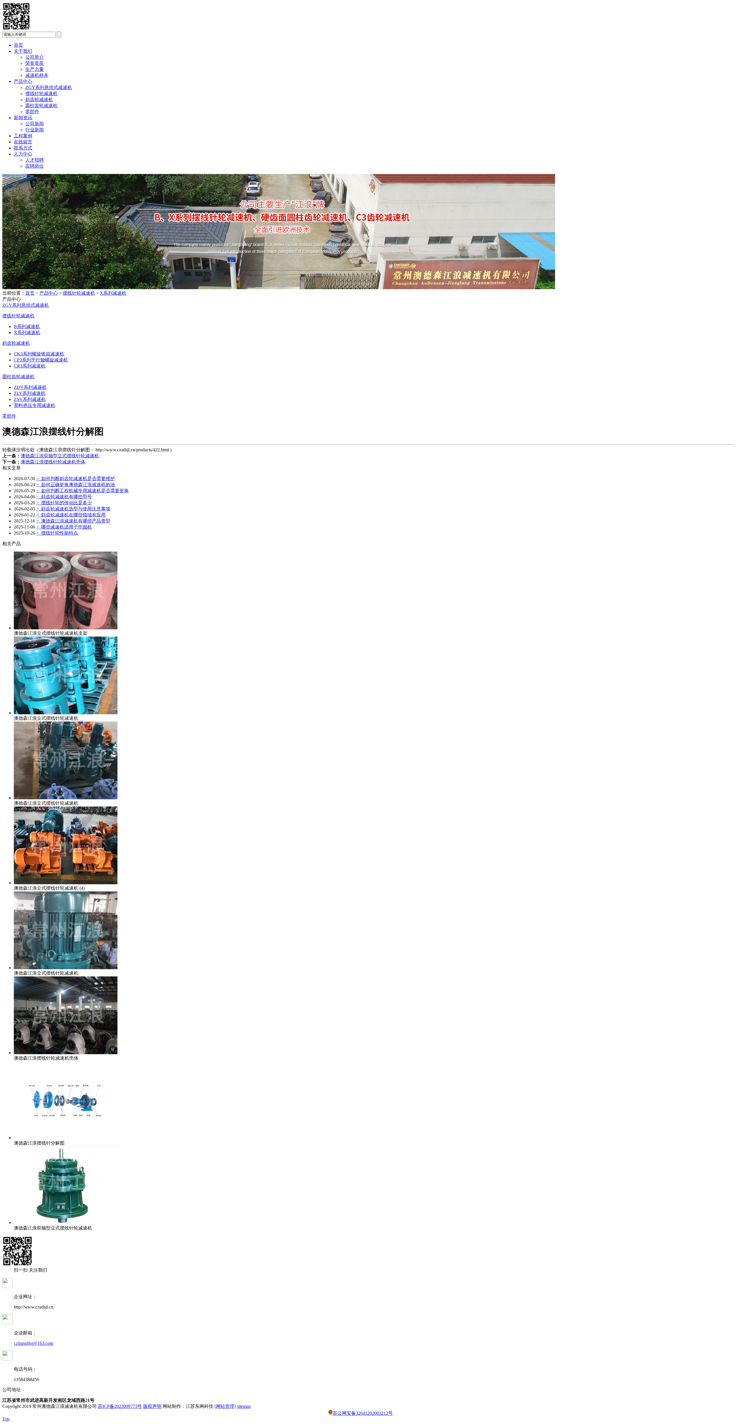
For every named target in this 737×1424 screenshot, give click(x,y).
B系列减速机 (27, 326)
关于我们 (23, 51)
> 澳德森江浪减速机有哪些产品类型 (73, 520)
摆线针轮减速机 (41, 93)
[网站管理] (225, 1406)
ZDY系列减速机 (30, 387)
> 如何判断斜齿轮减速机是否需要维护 (75, 478)
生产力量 (34, 69)
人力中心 (23, 154)
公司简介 (34, 57)
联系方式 (23, 147)
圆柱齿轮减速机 (41, 105)
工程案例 (23, 135)
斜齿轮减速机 (39, 99)
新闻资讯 (23, 117)
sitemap (244, 1406)
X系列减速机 (113, 293)
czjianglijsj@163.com (33, 1343)
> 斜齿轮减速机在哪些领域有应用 (71, 514)
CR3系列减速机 (29, 365)
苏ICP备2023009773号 (120, 1406)
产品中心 (23, 81)
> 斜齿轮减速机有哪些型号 (64, 496)
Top (6, 1419)
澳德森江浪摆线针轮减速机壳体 (53, 461)
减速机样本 (36, 75)
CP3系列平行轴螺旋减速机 (41, 359)
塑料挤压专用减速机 (34, 405)
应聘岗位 (34, 166)
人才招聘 (34, 160)
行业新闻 (34, 129)
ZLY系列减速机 (29, 393)
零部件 (32, 111)
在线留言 (23, 141)
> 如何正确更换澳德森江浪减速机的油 (75, 484)
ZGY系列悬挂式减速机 (48, 87)
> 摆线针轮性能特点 (57, 533)
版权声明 (152, 1406)
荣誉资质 (34, 63)
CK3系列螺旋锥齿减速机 (39, 353)
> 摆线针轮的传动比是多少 (64, 502)
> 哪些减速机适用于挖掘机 (64, 526)
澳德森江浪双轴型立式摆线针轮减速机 (60, 455)
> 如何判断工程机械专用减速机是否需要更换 (82, 490)
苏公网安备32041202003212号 (363, 1413)
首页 (18, 45)
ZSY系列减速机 (30, 399)
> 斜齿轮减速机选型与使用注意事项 (73, 508)
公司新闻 (34, 123)
